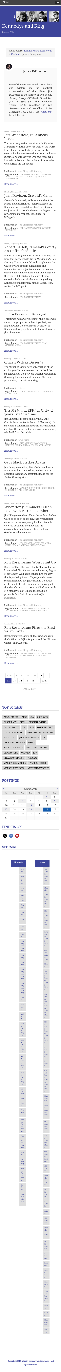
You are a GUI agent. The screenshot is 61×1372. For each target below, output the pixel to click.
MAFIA (8, 545)
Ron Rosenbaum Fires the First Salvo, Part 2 (29, 629)
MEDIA (8, 393)
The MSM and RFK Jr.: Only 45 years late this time (28, 412)
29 (34, 675)
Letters (21, 388)
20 (30, 809)
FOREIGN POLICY (32, 174)
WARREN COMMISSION (36, 443)
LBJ (35, 176)
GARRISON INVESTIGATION (32, 545)
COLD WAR (42, 717)
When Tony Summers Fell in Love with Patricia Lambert (28, 509)
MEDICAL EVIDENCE (13, 748)
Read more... (11, 184)
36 (32, 680)
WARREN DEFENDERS (30, 488)
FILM (44, 343)
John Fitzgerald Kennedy (30, 171)
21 (38, 809)
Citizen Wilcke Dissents (23, 362)
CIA (42, 543)
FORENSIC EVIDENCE (14, 732)
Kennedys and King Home (38, 50)
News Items (23, 440)
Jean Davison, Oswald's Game (28, 196)
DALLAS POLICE (11, 727)
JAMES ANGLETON (23, 655)
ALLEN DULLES (11, 717)
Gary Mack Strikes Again (24, 462)
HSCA (15, 545)
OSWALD (25, 753)
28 (28, 675)
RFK (22, 443)
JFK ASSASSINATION (30, 391)
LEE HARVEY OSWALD (21, 176)
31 (46, 675)
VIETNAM (46, 174)
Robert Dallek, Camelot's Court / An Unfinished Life (30, 249)
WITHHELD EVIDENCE (38, 768)
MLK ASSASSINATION (36, 748)
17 (6, 809)
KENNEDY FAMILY (13, 445)
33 (14, 680)
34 (20, 680)
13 (30, 805)
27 (22, 675)
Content (15, 54)
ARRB (24, 717)
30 (40, 675)
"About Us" (46, 111)
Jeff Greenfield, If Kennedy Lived (26, 137)
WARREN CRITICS (38, 763)
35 (26, 680)
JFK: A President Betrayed (25, 314)
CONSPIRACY (47, 391)
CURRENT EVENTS (37, 722)
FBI (24, 727)
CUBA (7, 176)
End (44, 680)
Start (10, 675)
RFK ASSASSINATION (14, 758)
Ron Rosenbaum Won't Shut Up (30, 562)
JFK (21, 174)
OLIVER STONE (11, 753)
